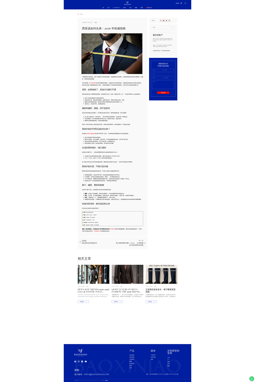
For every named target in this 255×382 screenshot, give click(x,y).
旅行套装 (131, 355)
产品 (130, 7)
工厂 (168, 359)
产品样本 (153, 355)
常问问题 (153, 357)
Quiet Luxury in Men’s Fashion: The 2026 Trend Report (162, 46)
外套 (130, 365)
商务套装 (93, 83)
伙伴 (168, 363)
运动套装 (131, 363)
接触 (136, 7)
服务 (124, 7)
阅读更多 (82, 301)
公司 (108, 7)
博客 (142, 7)
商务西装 (131, 357)
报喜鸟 (113, 229)
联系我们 (96, 231)
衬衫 (130, 367)
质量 (168, 366)
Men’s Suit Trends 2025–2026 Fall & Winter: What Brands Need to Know (163, 40)
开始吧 (177, 3)
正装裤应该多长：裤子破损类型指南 (161, 50)
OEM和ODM (116, 7)
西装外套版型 (90, 134)
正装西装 (131, 359)
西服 (130, 361)
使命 (168, 361)
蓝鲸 (107, 380)
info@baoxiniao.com (96, 374)
